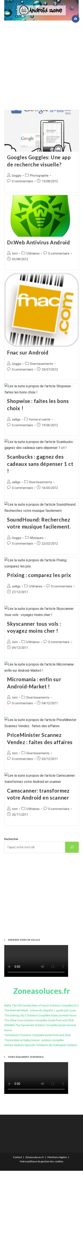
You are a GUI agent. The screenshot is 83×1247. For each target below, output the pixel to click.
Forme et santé (39, 419)
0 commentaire (22, 181)
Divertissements (41, 363)
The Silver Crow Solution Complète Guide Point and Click (39, 1020)
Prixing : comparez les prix (39, 575)
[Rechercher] (72, 847)
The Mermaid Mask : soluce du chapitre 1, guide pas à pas (40, 1010)
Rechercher (11, 839)
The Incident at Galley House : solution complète (34, 1040)
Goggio (16, 175)
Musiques (36, 538)
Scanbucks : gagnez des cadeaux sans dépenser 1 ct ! (40, 464)
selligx (16, 419)
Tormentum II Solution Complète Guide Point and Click (37, 1035)
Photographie (39, 175)
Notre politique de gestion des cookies (41, 1161)
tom (15, 253)
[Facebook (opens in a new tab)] (75, 19)
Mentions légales (57, 1157)
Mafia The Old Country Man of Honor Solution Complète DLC (41, 1005)
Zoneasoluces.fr (34, 1157)
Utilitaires (33, 253)
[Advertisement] (41, 63)
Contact (17, 1157)
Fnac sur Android (28, 352)
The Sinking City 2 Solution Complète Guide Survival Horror (40, 1015)
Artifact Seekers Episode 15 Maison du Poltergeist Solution (40, 1045)
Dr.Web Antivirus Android (38, 242)
